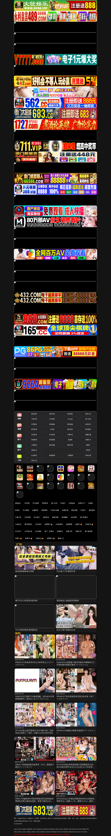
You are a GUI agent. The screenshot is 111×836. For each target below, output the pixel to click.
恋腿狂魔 (88, 435)
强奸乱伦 (52, 414)
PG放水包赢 (55, 510)
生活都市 (34, 455)
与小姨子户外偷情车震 (66, 571)
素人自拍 (88, 419)
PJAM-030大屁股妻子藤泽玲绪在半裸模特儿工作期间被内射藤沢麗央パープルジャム (76, 663)
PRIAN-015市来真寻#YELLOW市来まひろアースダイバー (34, 663)
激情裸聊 (69, 524)
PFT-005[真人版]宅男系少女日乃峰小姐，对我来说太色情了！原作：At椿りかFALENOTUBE (34, 731)
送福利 (90, 503)
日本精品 (52, 419)
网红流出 (70, 429)
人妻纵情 (70, 455)
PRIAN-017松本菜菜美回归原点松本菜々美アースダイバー (75, 697)
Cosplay (70, 419)
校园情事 (52, 455)
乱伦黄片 (37, 517)
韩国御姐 (52, 424)
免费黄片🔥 (51, 538)
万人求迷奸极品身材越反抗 (26, 629)
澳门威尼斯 (88, 531)
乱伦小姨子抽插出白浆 (66, 629)
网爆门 (88, 445)
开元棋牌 (36, 503)
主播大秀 (18, 517)
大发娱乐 (18, 524)
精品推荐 (34, 414)
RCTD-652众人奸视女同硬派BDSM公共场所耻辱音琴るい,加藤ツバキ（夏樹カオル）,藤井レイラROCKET (76, 801)
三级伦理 (34, 419)
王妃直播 (27, 517)
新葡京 (17, 510)
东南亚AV (88, 424)
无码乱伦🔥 (89, 524)
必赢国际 (35, 510)
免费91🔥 (18, 538)
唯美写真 (70, 445)
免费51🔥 (78, 524)
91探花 (52, 429)
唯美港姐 (70, 424)
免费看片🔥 (49, 524)
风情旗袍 (34, 440)
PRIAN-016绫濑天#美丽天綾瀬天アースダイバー (76, 731)
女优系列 (52, 435)
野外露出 (88, 429)
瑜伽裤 (70, 440)
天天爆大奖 (28, 531)
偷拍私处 (46, 517)
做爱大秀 (69, 531)
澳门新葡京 (84, 517)
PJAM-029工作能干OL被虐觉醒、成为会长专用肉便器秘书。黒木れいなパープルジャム (34, 697)
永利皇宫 (38, 524)
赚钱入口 (61, 538)
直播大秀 (78, 531)
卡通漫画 (34, 445)
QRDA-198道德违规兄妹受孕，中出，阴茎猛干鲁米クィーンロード (34, 765)
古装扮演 (34, 435)
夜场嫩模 (65, 517)
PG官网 (27, 503)
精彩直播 (74, 510)
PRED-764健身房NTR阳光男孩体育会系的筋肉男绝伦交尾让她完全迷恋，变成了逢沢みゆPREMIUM (34, 801)
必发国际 (74, 517)
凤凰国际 (45, 510)
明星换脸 (52, 440)
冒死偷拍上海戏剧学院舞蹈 (68, 600)
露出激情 (52, 445)
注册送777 (81, 503)
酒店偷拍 (92, 510)
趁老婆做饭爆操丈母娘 (24, 571)
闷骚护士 (88, 440)
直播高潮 (65, 510)
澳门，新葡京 (49, 531)
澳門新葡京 (28, 524)
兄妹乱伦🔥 (40, 538)
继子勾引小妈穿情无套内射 (26, 600)
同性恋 (88, 450)
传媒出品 (34, 450)
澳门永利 (54, 503)
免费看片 (60, 531)
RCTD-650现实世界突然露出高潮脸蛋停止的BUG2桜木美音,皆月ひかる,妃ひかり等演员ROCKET (75, 767)
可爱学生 (70, 435)
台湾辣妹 (34, 424)
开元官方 (18, 531)
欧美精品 (70, 414)
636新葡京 (59, 524)
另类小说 (34, 460)
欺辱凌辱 (34, 429)
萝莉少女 (88, 414)
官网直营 (45, 503)
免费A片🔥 (29, 538)
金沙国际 (38, 531)
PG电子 (63, 503)
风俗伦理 (88, 455)
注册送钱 (72, 503)
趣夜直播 (55, 517)
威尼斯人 (18, 503)
